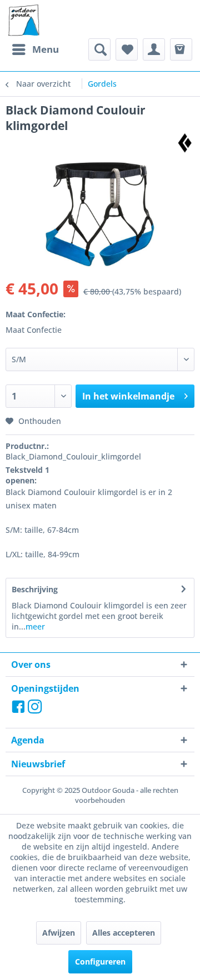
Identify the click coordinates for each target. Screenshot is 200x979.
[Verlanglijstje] (127, 49)
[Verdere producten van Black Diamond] (184, 143)
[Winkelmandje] (181, 49)
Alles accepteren (123, 932)
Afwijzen (58, 932)
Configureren (100, 961)
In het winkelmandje (128, 396)
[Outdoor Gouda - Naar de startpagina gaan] (23, 20)
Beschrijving (35, 589)
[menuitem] (35, 49)
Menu (45, 49)
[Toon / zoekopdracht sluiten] (99, 49)
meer (35, 626)
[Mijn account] (154, 49)
